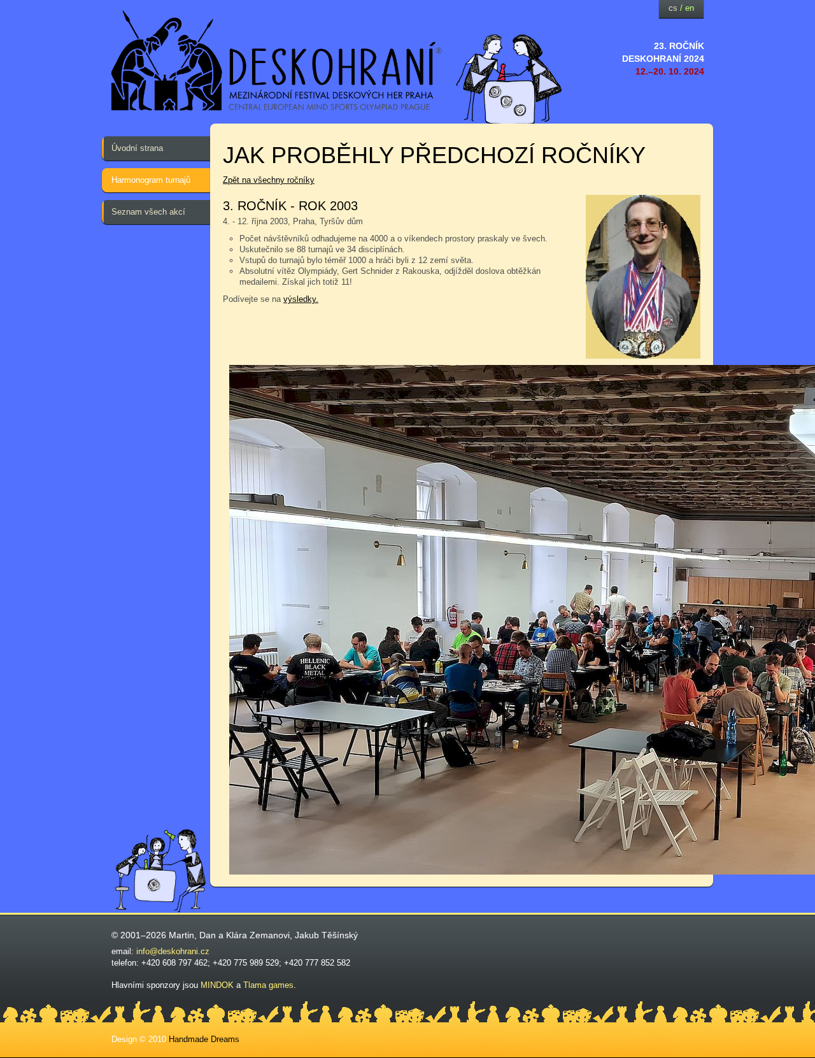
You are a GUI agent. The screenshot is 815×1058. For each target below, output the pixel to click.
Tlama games (268, 985)
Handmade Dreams (204, 1039)
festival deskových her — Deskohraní (277, 60)
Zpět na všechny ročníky (269, 180)
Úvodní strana (137, 148)
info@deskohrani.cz (172, 951)
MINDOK (217, 985)
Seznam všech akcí (148, 212)
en (689, 8)
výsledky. (300, 299)
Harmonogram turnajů (150, 180)
